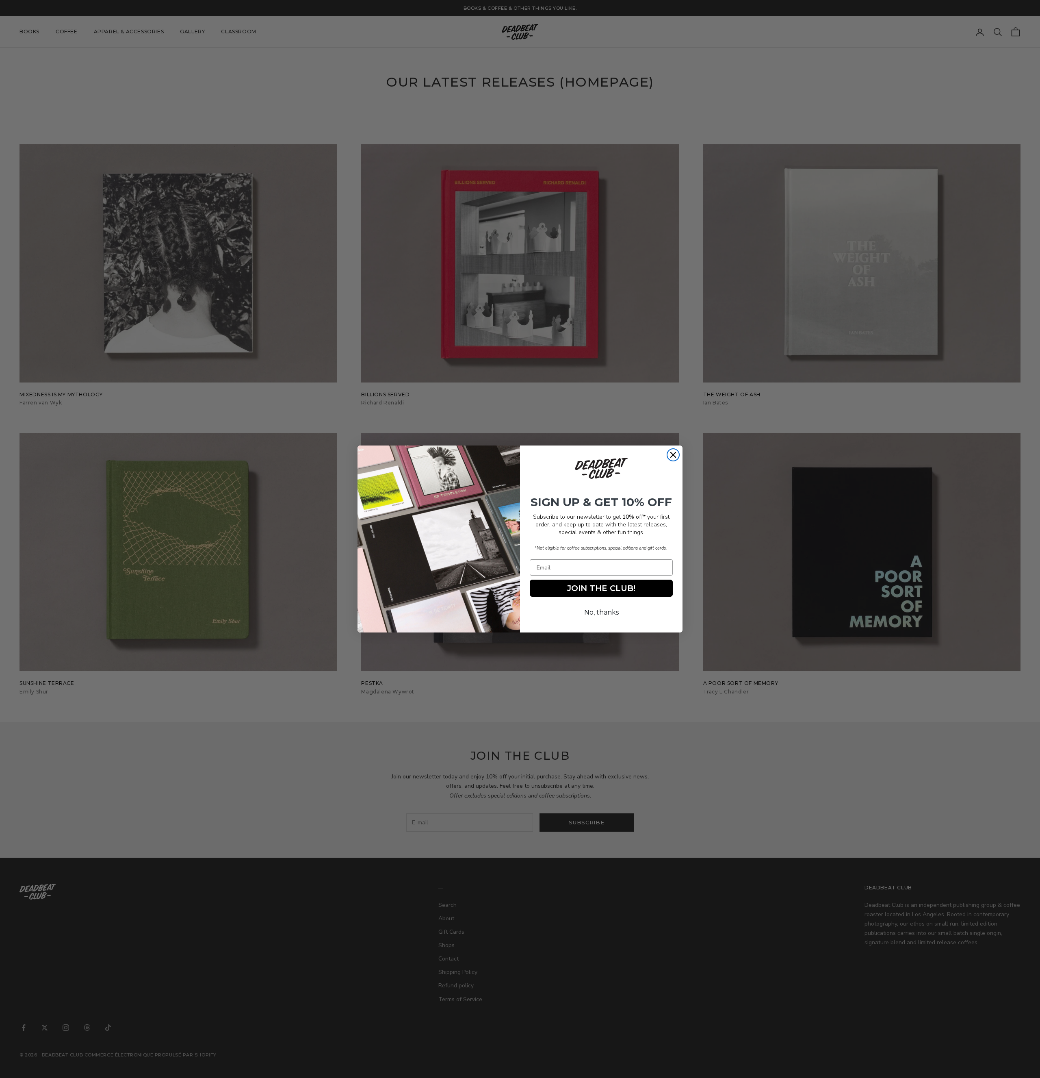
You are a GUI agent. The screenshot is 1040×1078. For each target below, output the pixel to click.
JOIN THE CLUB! (601, 588)
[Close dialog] (673, 455)
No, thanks (601, 612)
